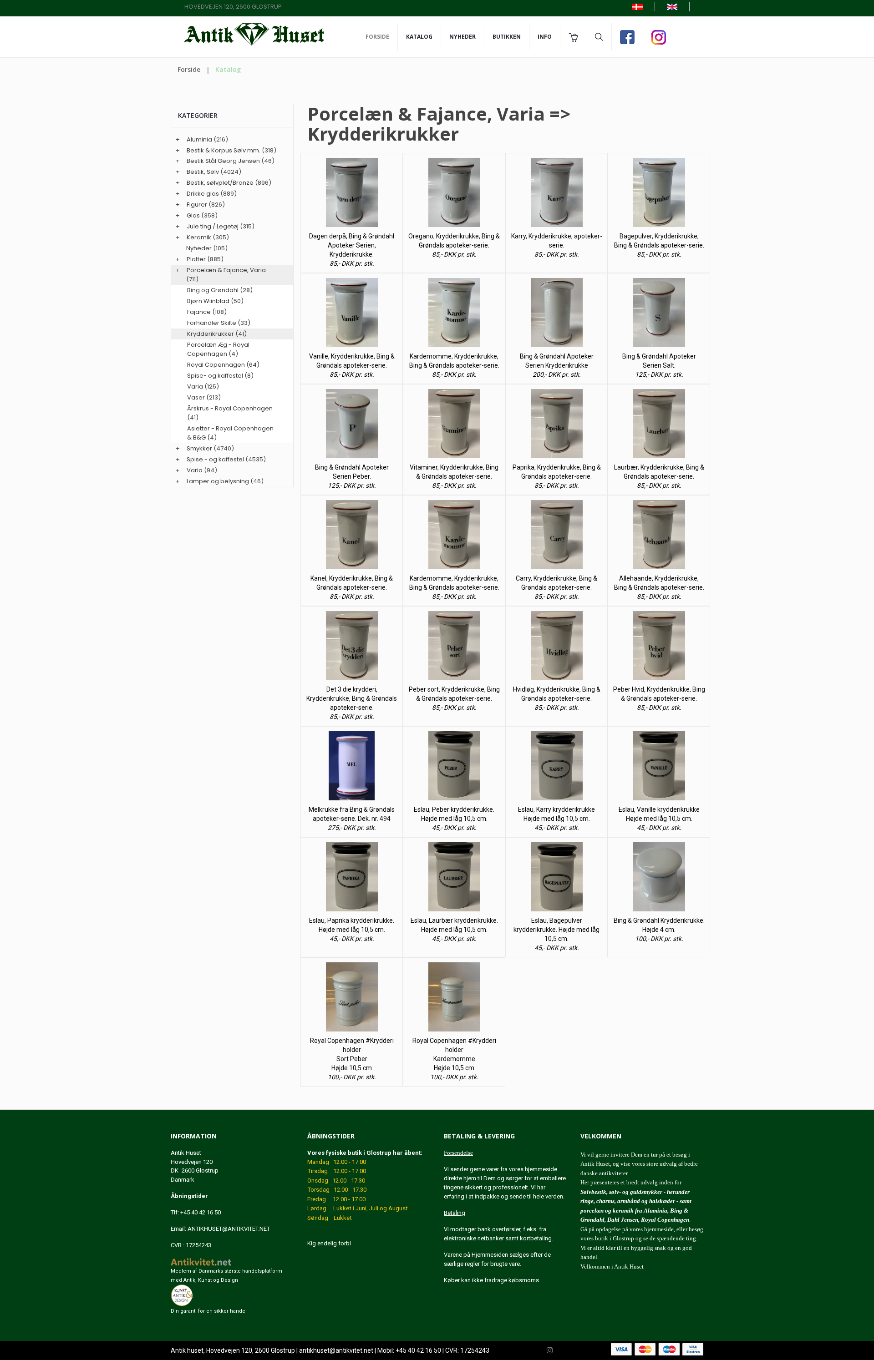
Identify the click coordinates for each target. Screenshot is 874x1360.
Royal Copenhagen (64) (223, 364)
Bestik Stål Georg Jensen (223, 161)
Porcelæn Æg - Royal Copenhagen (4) (218, 349)
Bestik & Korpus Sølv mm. (223, 150)
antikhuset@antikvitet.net (336, 1350)
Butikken (507, 36)
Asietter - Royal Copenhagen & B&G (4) (230, 433)
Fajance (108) (207, 312)
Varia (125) (203, 386)
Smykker (199, 448)
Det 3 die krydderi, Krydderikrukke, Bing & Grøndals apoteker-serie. (351, 698)
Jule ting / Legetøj (213, 226)
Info (545, 36)
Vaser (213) (204, 397)
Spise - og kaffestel (215, 459)
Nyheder (462, 36)
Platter (196, 259)
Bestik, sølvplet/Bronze (220, 182)
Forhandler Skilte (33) (218, 323)
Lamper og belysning (218, 481)
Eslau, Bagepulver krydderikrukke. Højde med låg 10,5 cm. (556, 929)
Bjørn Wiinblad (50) (215, 301)
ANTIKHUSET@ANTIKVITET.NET (229, 1228)
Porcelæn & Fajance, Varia (226, 270)
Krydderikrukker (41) (217, 333)
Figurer (197, 204)
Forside (377, 36)
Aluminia (199, 139)
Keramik (199, 237)
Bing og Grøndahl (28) (220, 290)
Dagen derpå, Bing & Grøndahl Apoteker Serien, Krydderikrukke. (351, 245)
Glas (193, 215)
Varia (195, 470)
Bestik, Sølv (203, 171)
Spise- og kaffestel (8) (220, 375)
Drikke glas (203, 193)
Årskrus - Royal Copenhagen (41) (230, 413)
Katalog (419, 36)
